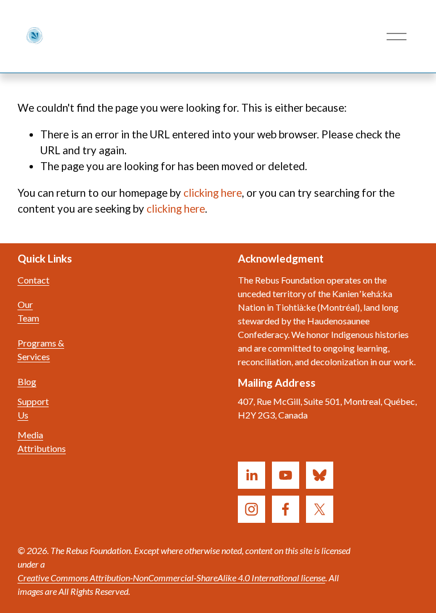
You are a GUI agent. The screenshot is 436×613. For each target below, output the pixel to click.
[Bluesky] (319, 475)
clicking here (212, 192)
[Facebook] (285, 509)
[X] (319, 509)
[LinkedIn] (251, 475)
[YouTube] (285, 475)
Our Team (28, 311)
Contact (33, 279)
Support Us (33, 408)
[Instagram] (251, 509)
